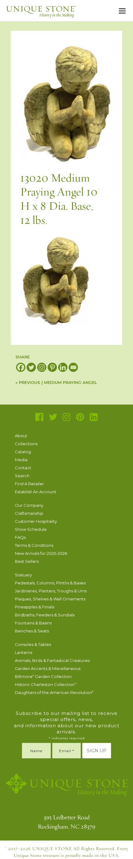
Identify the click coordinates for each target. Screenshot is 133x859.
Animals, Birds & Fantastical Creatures (52, 660)
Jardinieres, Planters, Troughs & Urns (51, 590)
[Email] (73, 367)
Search (22, 475)
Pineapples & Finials (34, 606)
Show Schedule (31, 529)
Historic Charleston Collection (46, 684)
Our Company (29, 505)
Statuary (23, 574)
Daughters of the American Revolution (54, 692)
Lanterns (23, 652)
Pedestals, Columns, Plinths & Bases (50, 582)
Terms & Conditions (34, 545)
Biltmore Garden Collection (43, 676)
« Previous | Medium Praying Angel (56, 382)
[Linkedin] (62, 367)
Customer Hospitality (36, 521)
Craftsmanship (29, 513)
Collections (26, 443)
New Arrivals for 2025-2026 (41, 553)
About (21, 435)
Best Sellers (27, 561)
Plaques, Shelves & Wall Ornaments (50, 598)
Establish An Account (35, 491)
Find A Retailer (29, 483)
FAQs (20, 537)
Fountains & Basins (33, 622)
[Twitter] (31, 367)
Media (21, 459)
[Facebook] (20, 367)
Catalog (23, 451)
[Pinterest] (52, 367)
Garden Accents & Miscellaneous (47, 668)
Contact (23, 467)
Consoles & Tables (33, 644)
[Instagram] (41, 367)
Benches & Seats (32, 630)
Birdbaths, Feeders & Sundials (45, 614)
